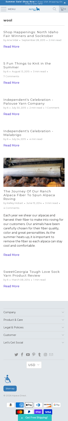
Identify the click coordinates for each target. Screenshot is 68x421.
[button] (64, 18)
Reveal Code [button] (49, 41)
